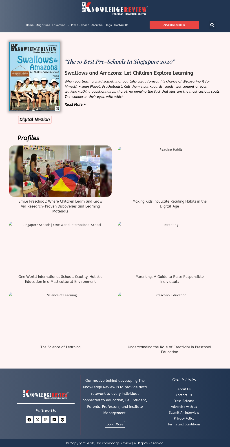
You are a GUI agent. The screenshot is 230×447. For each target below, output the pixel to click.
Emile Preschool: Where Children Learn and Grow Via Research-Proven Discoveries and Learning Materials (60, 206)
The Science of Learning (60, 347)
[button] (212, 25)
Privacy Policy (184, 418)
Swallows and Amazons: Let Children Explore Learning (129, 73)
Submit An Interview (184, 413)
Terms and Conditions (184, 424)
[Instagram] (45, 419)
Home (29, 25)
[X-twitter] (37, 419)
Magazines (43, 25)
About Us (97, 25)
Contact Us (121, 25)
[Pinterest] (62, 419)
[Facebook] (29, 419)
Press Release (80, 25)
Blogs (108, 25)
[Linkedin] (54, 419)
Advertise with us (184, 407)
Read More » (75, 104)
